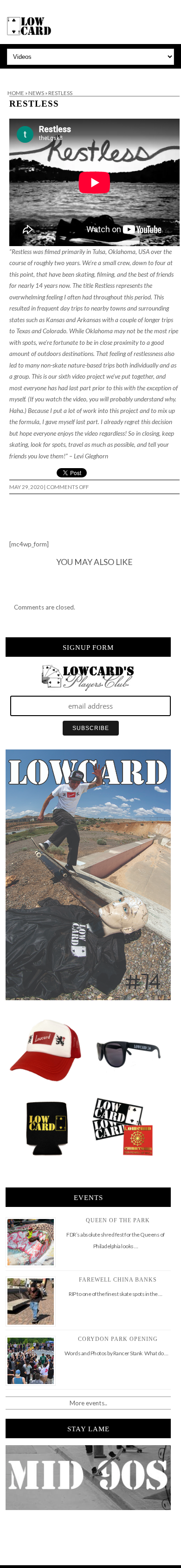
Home (15, 93)
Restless (34, 103)
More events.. (88, 1403)
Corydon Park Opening (118, 1339)
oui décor (13, 74)
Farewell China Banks (118, 1279)
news (36, 93)
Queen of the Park (118, 1220)
